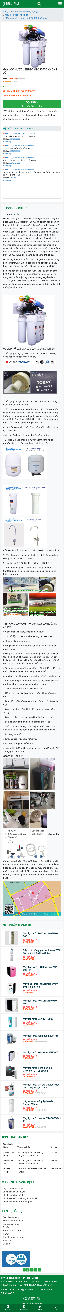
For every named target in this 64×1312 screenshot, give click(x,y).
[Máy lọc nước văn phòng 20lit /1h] (11, 1038)
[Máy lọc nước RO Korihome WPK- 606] (11, 1005)
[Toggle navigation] (39, 3)
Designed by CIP (38, 1303)
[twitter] (32, 1269)
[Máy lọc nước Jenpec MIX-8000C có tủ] (11, 1123)
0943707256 (15, 163)
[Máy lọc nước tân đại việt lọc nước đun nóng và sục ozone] (11, 1089)
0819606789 (15, 151)
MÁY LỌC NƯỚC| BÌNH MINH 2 (20, 145)
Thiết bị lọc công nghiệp (26, 11)
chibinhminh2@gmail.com (21, 1289)
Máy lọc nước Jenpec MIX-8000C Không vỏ (26, 18)
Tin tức (6, 1234)
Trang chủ (7, 11)
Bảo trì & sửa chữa (12, 1230)
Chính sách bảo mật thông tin (17, 1201)
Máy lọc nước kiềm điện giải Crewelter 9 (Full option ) (37, 1069)
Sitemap (7, 1240)
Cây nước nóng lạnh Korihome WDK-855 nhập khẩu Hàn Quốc (42, 952)
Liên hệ (6, 1243)
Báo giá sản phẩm (11, 1224)
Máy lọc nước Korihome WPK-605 (40, 1052)
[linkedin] (35, 1269)
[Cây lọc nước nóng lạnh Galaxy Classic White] (11, 1106)
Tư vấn (6, 1227)
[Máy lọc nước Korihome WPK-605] (11, 1055)
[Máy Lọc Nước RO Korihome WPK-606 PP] (11, 971)
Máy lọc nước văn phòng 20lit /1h (40, 1035)
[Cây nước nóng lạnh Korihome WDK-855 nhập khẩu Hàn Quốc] (11, 954)
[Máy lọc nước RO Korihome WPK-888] (11, 938)
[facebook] (16, 1259)
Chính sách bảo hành (13, 1195)
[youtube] (28, 1269)
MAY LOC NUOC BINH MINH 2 (20, 133)
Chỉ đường (7, 142)
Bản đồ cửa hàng (11, 1217)
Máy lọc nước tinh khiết (16, 15)
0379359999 (15, 139)
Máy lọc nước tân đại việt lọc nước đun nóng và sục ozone (41, 1086)
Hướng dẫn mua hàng (13, 1220)
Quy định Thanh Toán (13, 1188)
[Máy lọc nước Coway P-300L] (11, 1022)
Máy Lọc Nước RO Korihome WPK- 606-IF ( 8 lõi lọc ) (41, 985)
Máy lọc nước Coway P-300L (38, 1018)
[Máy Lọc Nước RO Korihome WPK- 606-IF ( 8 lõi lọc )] (11, 988)
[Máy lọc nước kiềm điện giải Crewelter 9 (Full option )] (11, 1072)
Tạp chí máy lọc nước (13, 1237)
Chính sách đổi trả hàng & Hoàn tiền (20, 1198)
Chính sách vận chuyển (14, 1191)
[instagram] (39, 1269)
